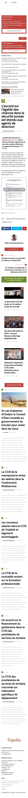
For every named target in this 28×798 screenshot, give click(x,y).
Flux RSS (3, 789)
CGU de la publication (6, 784)
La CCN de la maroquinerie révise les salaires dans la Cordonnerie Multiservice (13, 479)
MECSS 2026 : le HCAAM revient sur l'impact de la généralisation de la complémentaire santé (17, 91)
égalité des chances (10, 140)
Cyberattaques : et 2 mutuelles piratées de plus (13, 82)
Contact (3, 788)
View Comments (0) (13, 249)
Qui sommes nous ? (6, 786)
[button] (8, 213)
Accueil (3, 94)
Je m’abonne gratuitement (13, 31)
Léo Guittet (5, 432)
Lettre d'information (13, 51)
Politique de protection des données (10, 782)
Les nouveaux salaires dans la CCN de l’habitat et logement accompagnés (13, 530)
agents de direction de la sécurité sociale (16, 218)
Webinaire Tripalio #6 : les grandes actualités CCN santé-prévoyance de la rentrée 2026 (14, 368)
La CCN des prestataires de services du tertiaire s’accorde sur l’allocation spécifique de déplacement (13, 687)
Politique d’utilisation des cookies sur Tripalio (12, 781)
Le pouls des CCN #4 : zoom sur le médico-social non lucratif (13, 304)
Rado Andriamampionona (9, 131)
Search (23, 38)
